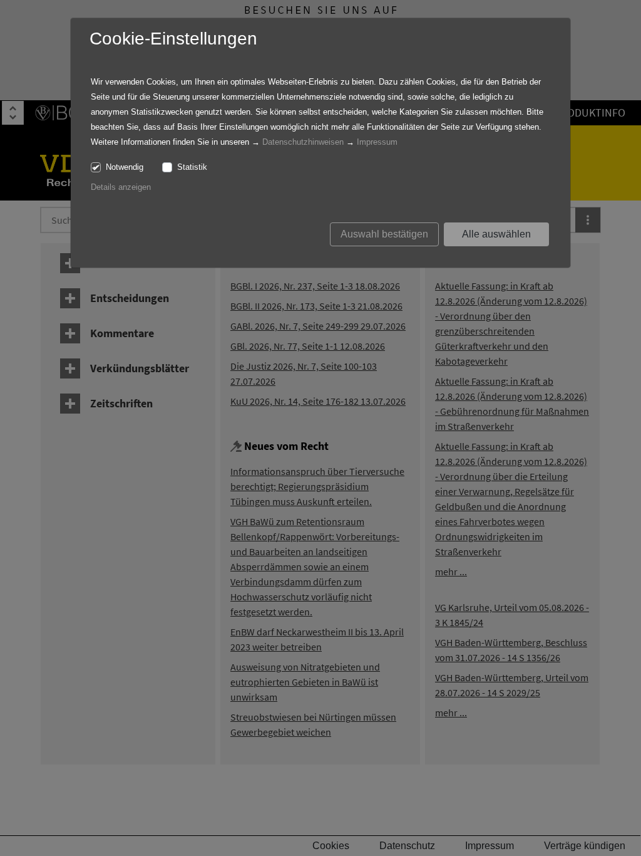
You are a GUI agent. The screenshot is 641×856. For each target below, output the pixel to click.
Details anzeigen (121, 187)
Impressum (377, 142)
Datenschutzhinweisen (303, 142)
